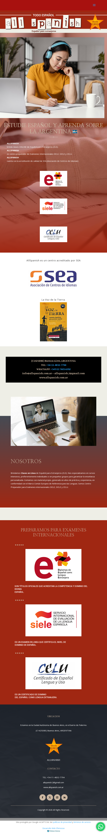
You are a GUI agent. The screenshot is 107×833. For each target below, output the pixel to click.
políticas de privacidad (62, 822)
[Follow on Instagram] (57, 797)
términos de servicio (82, 822)
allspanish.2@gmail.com (53, 782)
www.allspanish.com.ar (53, 787)
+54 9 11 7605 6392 (61, 369)
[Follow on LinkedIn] (64, 797)
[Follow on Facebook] (42, 797)
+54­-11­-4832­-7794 (56, 365)
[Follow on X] (50, 797)
